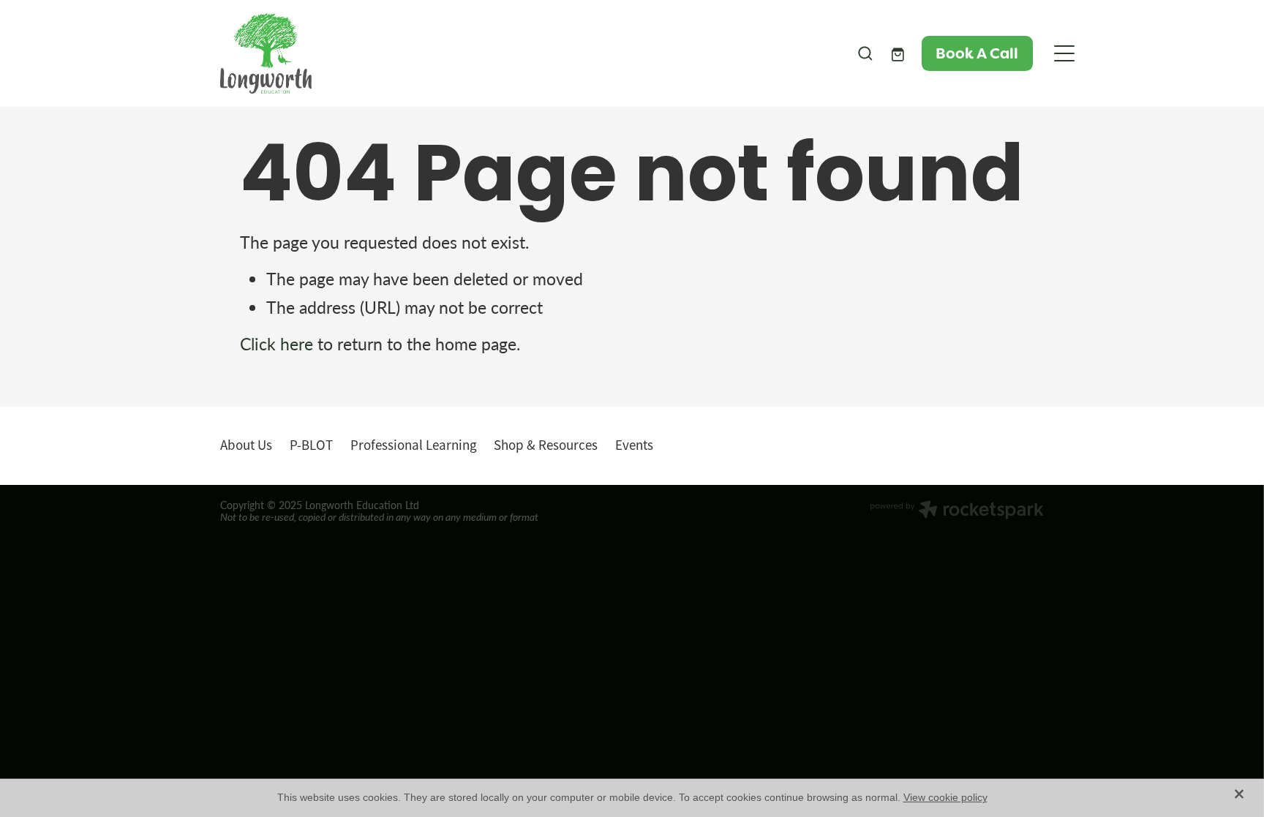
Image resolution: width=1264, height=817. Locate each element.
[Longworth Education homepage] (529, 53)
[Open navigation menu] (1064, 53)
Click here (276, 344)
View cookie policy (945, 797)
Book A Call (977, 53)
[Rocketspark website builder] (957, 511)
